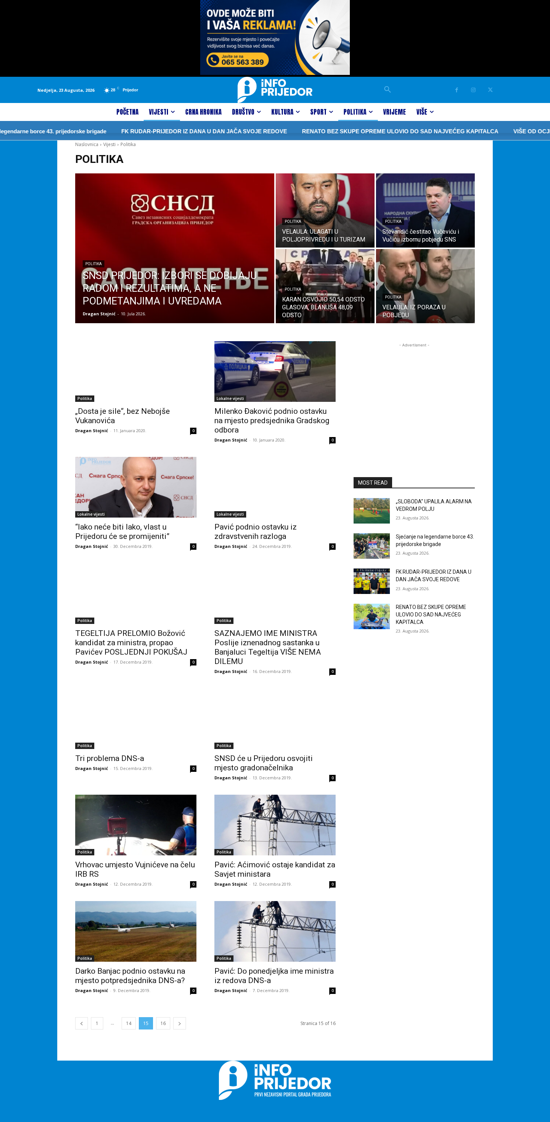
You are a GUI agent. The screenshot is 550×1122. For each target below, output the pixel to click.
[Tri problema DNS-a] (135, 718)
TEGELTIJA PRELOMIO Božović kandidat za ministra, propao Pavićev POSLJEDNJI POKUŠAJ (131, 642)
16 (163, 1023)
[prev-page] (81, 1023)
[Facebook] (456, 90)
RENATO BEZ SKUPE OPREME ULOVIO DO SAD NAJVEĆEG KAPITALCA (376, 131)
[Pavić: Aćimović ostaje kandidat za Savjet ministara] (275, 825)
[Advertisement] (414, 396)
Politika (93, 264)
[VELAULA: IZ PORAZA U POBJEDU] (425, 286)
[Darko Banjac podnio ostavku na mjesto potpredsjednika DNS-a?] (135, 931)
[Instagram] (473, 90)
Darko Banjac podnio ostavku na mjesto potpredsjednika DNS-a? (130, 976)
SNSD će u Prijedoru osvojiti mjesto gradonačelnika (263, 763)
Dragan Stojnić (91, 430)
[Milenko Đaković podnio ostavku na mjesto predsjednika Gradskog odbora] (275, 371)
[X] (490, 90)
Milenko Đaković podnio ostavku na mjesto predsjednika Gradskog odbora (271, 420)
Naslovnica (86, 144)
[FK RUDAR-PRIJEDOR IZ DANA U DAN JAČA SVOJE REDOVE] (372, 581)
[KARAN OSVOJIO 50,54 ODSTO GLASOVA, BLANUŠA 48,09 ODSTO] (325, 286)
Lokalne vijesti (230, 398)
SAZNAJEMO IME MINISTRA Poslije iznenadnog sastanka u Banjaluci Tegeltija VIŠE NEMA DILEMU (267, 647)
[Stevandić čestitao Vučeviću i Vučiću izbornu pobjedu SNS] (425, 210)
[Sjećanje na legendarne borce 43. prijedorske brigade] (372, 546)
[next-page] (179, 1023)
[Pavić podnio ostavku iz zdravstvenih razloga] (275, 487)
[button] (388, 90)
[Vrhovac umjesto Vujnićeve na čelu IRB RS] (135, 825)
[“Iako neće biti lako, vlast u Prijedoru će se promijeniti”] (135, 487)
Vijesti (109, 144)
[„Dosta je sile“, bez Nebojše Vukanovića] (135, 371)
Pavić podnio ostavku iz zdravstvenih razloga (255, 531)
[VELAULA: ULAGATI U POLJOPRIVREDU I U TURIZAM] (325, 210)
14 (128, 1023)
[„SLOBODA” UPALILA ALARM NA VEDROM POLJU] (372, 511)
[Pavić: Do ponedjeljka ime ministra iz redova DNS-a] (275, 931)
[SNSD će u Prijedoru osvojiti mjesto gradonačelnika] (275, 718)
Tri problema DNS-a (109, 758)
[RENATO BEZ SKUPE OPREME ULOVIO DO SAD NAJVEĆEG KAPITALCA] (372, 616)
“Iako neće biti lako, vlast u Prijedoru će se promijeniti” (122, 531)
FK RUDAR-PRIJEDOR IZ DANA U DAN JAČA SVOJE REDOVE (180, 131)
